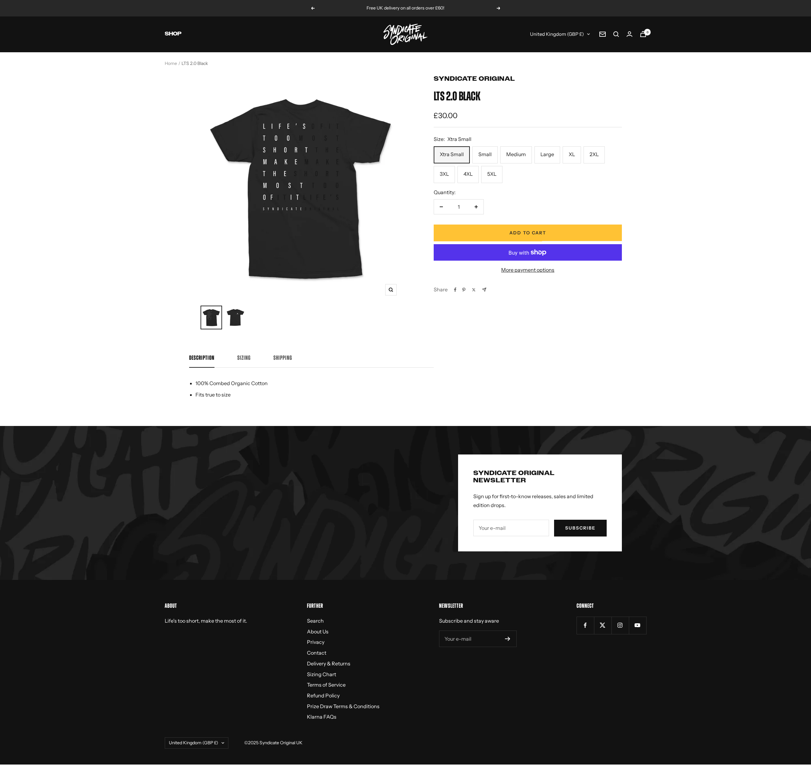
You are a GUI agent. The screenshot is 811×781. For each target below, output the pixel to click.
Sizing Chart (321, 674)
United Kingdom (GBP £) (557, 34)
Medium (516, 154)
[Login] (629, 34)
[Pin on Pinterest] (463, 290)
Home (171, 63)
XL (572, 154)
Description (201, 358)
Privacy (315, 642)
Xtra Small (452, 154)
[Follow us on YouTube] (637, 625)
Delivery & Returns (328, 663)
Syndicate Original (474, 79)
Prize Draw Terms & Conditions (343, 706)
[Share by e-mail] (484, 290)
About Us (318, 631)
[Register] (507, 639)
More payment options (527, 270)
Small (485, 154)
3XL (444, 174)
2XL (594, 154)
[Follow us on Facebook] (585, 625)
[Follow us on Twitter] (602, 625)
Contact (316, 653)
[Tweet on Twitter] (473, 290)
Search (315, 621)
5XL (491, 174)
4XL (468, 174)
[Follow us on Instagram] (620, 625)
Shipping (282, 358)
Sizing (244, 358)
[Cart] (643, 34)
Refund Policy (323, 695)
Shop (173, 34)
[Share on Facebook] (455, 290)
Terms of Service (326, 685)
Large (547, 154)
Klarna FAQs (321, 717)
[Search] (616, 34)
